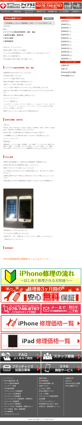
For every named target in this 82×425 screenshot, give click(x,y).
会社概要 (42, 399)
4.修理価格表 (8, 41)
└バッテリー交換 (10, 386)
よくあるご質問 (44, 388)
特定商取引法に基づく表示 (48, 404)
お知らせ (64, 69)
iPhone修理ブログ (67, 75)
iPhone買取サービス (46, 391)
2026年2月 (65, 41)
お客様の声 (75, 11)
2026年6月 (65, 28)
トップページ (6, 11)
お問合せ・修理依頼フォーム (49, 406)
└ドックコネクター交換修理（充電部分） (19, 399)
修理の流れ (17, 11)
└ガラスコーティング (11, 414)
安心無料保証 (44, 381)
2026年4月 (65, 34)
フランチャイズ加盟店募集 (48, 396)
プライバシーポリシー (47, 401)
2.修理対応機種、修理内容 (13, 35)
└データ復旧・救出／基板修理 (15, 409)
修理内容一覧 (41, 11)
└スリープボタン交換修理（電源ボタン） (19, 406)
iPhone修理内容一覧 (11, 381)
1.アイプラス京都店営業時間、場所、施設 (19, 32)
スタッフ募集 (44, 393)
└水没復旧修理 (9, 388)
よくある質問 (64, 11)
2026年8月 (65, 21)
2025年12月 (65, 48)
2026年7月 (65, 24)
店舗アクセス (44, 386)
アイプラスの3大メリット (29, 11)
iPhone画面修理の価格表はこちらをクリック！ (27, 259)
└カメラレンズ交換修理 (12, 396)
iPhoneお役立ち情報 (68, 72)
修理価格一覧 (52, 11)
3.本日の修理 (8, 38)
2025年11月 (65, 52)
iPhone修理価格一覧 (46, 383)
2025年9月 (65, 59)
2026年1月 (65, 45)
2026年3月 (65, 38)
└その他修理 (8, 411)
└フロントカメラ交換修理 (13, 391)
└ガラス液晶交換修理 (11, 383)
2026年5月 (65, 31)
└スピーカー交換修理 (11, 401)
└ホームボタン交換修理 (12, 404)
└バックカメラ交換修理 (12, 393)
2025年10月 (65, 55)
